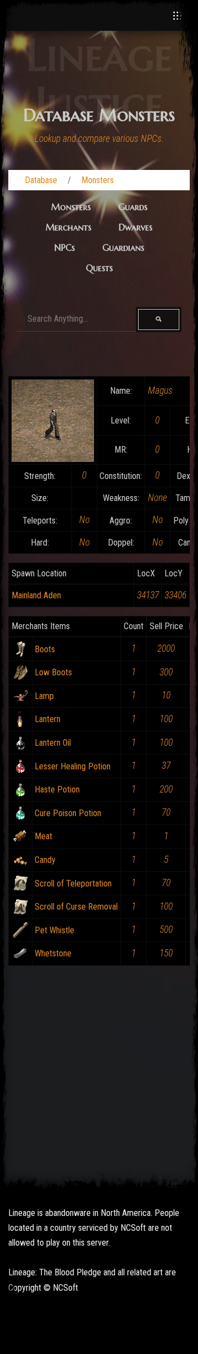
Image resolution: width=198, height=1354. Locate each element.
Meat (43, 836)
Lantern (48, 719)
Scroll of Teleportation (73, 883)
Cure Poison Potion (68, 813)
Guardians (123, 247)
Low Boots (53, 672)
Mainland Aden (36, 595)
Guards (132, 206)
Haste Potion (57, 789)
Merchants (68, 227)
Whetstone (53, 953)
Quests (99, 267)
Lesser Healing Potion (73, 766)
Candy (45, 860)
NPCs (64, 247)
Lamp (44, 696)
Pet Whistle (54, 930)
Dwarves (135, 227)
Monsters (97, 180)
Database (41, 180)
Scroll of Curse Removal (76, 906)
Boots (45, 649)
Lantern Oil (53, 742)
